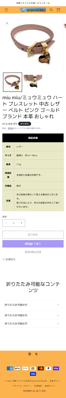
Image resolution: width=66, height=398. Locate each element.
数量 (4, 216)
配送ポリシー (50, 385)
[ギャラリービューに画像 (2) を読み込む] (33, 82)
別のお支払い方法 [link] (33, 251)
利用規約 (38, 385)
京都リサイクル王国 (20, 380)
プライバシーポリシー (22, 385)
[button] (6, 9)
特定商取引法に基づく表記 (34, 390)
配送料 (10, 128)
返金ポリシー (55, 380)
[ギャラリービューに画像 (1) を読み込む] (12, 82)
